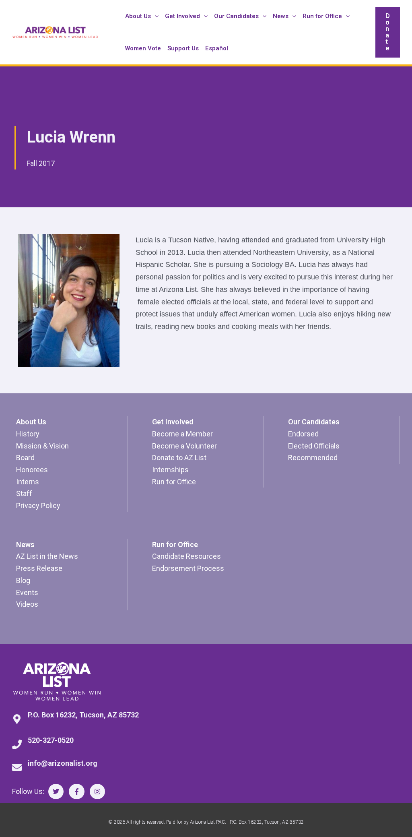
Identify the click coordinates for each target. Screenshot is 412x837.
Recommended (313, 457)
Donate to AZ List (179, 457)
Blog (23, 580)
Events (27, 592)
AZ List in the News (47, 556)
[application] (155, 16)
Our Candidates (314, 421)
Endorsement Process (188, 568)
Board (25, 457)
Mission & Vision (42, 446)
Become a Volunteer (184, 446)
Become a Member (182, 434)
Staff (24, 493)
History (27, 434)
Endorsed (303, 434)
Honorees (32, 469)
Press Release (39, 568)
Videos (27, 604)
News (25, 544)
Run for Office (174, 481)
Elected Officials (314, 446)
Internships (170, 469)
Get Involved (172, 421)
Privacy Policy (38, 505)
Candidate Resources (186, 556)
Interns (27, 481)
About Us (31, 421)
